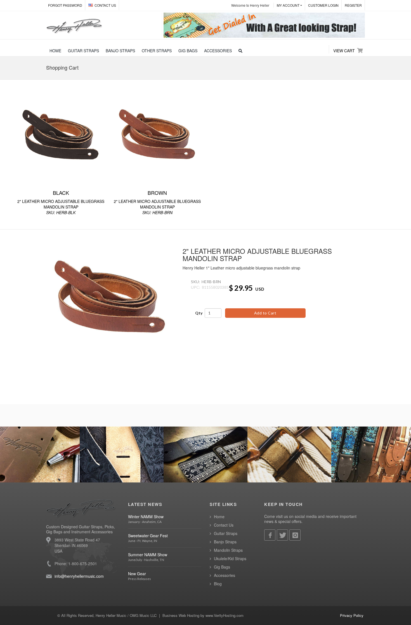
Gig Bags (222, 567)
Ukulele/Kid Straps (230, 558)
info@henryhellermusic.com (79, 576)
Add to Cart (265, 313)
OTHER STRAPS (157, 50)
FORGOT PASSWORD (65, 5)
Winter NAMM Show (146, 516)
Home (219, 516)
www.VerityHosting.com (225, 615)
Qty (198, 313)
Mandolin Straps (228, 550)
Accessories (224, 575)
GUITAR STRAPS (83, 50)
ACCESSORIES (218, 50)
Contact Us (223, 525)
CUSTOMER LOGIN (323, 5)
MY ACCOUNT (288, 5)
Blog (218, 583)
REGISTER (353, 5)
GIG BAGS (187, 50)
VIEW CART (344, 50)
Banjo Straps (225, 541)
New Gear (137, 573)
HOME (55, 50)
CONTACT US (105, 5)
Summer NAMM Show (147, 554)
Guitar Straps (225, 533)
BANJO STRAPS (120, 50)
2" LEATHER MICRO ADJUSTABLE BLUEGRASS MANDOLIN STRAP (60, 202)
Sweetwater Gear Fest (148, 535)
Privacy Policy (351, 615)
